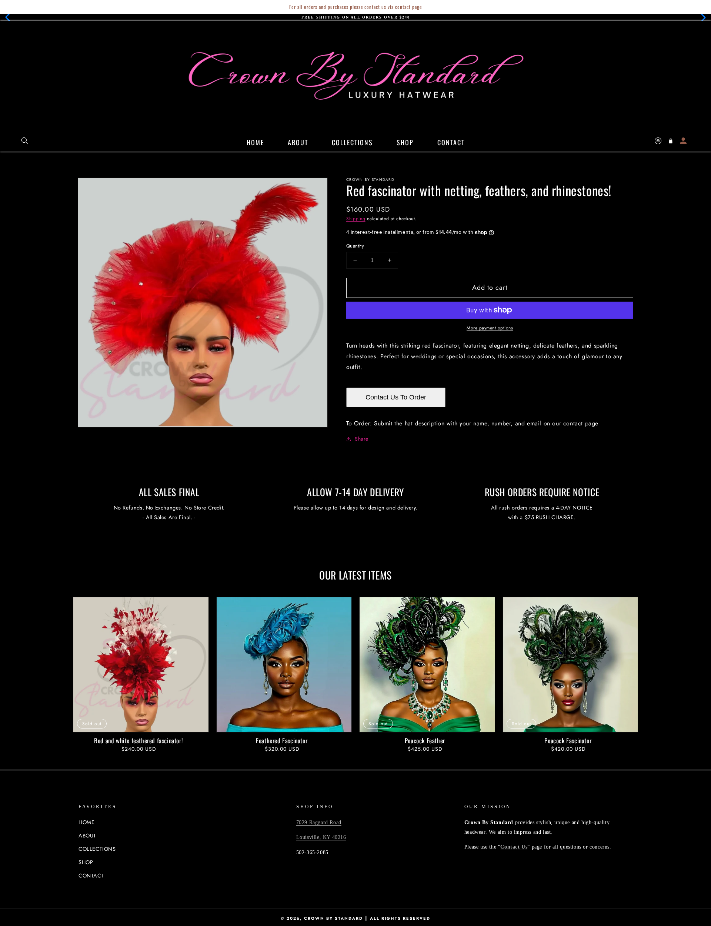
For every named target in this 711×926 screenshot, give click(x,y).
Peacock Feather (425, 740)
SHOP (86, 862)
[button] (9, 17)
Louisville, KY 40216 (321, 837)
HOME (86, 822)
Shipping (355, 218)
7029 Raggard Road (318, 822)
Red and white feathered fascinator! (138, 740)
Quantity (355, 245)
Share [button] (361, 438)
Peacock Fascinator (567, 740)
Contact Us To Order (395, 397)
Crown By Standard (333, 918)
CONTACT (91, 875)
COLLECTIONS (97, 849)
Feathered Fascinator (281, 740)
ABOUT (87, 835)
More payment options (490, 328)
